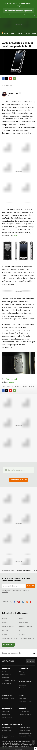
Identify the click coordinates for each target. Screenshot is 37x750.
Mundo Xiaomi (6, 683)
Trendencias (6, 711)
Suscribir (30, 586)
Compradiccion (7, 717)
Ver (19, 480)
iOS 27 (13, 33)
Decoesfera (6, 714)
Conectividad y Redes (26, 638)
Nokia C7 (17, 235)
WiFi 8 (6, 33)
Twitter (6, 78)
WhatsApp (22, 634)
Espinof (21, 688)
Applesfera (5, 678)
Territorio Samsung (25, 626)
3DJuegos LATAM (24, 727)
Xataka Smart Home (8, 680)
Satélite (20, 33)
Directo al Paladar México (8, 737)
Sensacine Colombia (25, 733)
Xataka (4, 672)
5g (20, 630)
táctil (32, 386)
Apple (21, 619)
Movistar (5, 619)
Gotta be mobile (13, 379)
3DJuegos (22, 672)
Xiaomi (4, 623)
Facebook (3, 78)
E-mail (14, 78)
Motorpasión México (25, 736)
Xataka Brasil (6, 730)
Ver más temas (8, 645)
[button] (14, 93)
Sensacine (22, 685)
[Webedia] (8, 662)
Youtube (18, 601)
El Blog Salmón (24, 711)
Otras (11, 386)
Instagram (22, 601)
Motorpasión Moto (25, 701)
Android (5, 630)
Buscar (34, 653)
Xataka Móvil (6, 675)
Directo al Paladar (8, 698)
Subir (29, 661)
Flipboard (10, 78)
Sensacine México (25, 730)
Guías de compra (8, 626)
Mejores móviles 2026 (24, 570)
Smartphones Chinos (9, 638)
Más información (7, 748)
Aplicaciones (23, 623)
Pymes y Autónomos (25, 714)
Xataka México (7, 727)
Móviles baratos (30, 33)
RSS (27, 601)
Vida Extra (22, 675)
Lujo (25, 386)
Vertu (11, 382)
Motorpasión (23, 698)
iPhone (4, 634)
